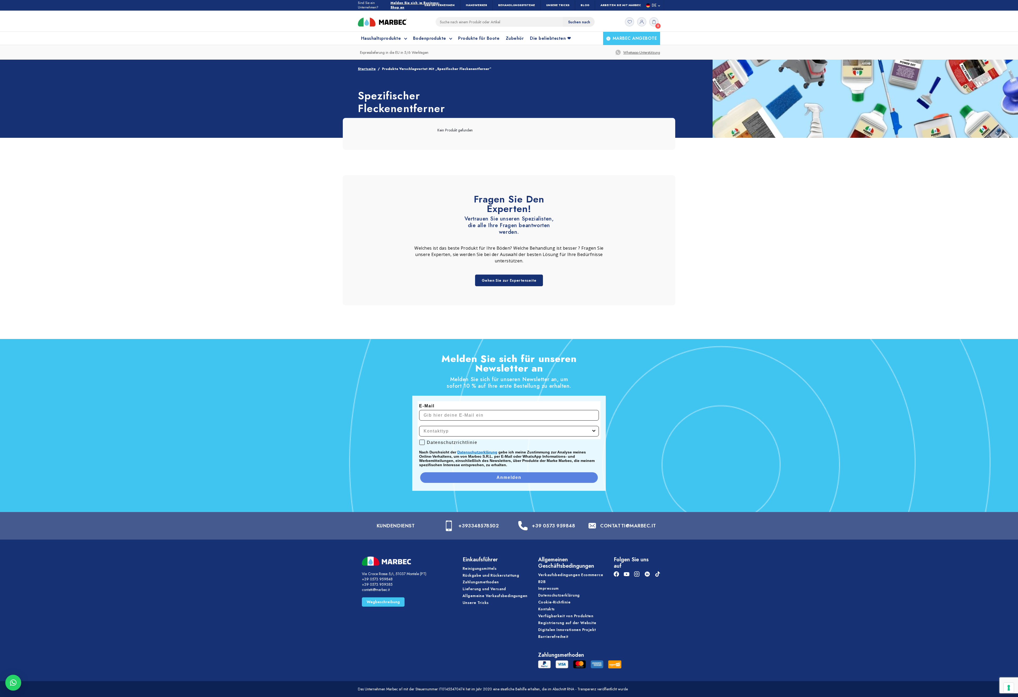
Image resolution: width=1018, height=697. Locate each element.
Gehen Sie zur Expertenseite (509, 280)
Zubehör (515, 38)
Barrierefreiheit (553, 636)
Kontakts (546, 609)
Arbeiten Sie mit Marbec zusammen (629, 5)
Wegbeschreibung (383, 602)
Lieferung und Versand (484, 589)
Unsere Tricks (557, 5)
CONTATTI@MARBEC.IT (628, 525)
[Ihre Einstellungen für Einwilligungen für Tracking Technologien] (1009, 688)
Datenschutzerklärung (477, 452)
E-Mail (427, 406)
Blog (585, 5)
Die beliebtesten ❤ (550, 38)
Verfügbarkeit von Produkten (565, 616)
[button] (13, 683)
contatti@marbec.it (376, 589)
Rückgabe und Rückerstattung (491, 575)
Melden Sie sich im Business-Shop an (415, 5)
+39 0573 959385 (377, 584)
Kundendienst (396, 525)
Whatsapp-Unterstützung (641, 52)
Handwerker (476, 5)
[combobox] (507, 431)
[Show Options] (593, 431)
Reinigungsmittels (480, 568)
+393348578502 (478, 525)
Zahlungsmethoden (481, 582)
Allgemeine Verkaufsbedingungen (495, 595)
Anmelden (509, 477)
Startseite (367, 69)
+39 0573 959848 (553, 525)
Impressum (548, 588)
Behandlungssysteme (516, 5)
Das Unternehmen (439, 5)
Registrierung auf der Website (567, 622)
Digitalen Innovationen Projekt (567, 629)
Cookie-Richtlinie (554, 602)
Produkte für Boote (478, 38)
